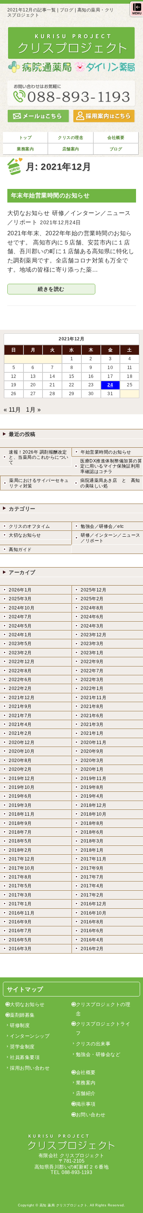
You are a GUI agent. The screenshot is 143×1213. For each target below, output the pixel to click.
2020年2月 (20, 769)
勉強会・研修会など (98, 1054)
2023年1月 (92, 652)
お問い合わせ (91, 1114)
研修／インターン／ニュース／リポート (110, 538)
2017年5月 (20, 885)
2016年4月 (92, 939)
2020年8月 (20, 760)
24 (110, 384)
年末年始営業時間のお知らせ (50, 195)
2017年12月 (21, 859)
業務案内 (86, 1082)
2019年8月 (92, 787)
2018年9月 (20, 823)
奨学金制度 (22, 1046)
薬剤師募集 (22, 1015)
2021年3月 (92, 724)
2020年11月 (93, 742)
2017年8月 (20, 877)
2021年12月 (21, 697)
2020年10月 (21, 751)
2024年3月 (92, 626)
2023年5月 (20, 643)
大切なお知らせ (25, 535)
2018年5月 (20, 841)
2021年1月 (92, 733)
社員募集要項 (25, 1057)
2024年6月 (92, 616)
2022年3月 (92, 679)
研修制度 (20, 1025)
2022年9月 (92, 661)
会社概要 (86, 1072)
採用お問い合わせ (30, 1068)
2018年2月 (20, 850)
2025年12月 (93, 590)
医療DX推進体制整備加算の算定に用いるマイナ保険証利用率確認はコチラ (111, 466)
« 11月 (12, 410)
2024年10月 (21, 608)
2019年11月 (93, 778)
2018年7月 (20, 832)
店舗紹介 (86, 1093)
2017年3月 (20, 895)
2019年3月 (20, 805)
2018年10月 (93, 814)
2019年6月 (20, 796)
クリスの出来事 (93, 1043)
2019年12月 (21, 778)
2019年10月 (21, 787)
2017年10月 (21, 868)
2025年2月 (92, 598)
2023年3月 (92, 643)
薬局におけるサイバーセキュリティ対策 (39, 483)
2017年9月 (92, 868)
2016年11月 (21, 913)
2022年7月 (92, 670)
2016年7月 (20, 930)
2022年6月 (20, 679)
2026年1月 (20, 590)
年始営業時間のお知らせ (106, 452)
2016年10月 (93, 913)
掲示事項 (86, 1104)
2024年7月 (20, 616)
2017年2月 (92, 895)
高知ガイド (20, 549)
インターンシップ (30, 1036)
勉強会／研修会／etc (102, 526)
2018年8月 (92, 823)
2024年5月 (20, 626)
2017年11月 (93, 859)
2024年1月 (20, 634)
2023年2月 (20, 652)
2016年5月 (20, 939)
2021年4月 (20, 724)
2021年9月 (20, 706)
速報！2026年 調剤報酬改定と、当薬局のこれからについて (39, 457)
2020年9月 (92, 751)
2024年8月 (92, 608)
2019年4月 (92, 796)
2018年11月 (21, 814)
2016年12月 (93, 903)
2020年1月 (92, 769)
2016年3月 (20, 948)
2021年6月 (92, 715)
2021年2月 (20, 733)
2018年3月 (92, 841)
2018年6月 (92, 832)
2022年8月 (20, 670)
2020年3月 (92, 760)
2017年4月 (92, 885)
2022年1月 (92, 688)
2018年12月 (93, 805)
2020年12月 (21, 742)
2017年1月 (20, 903)
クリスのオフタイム (29, 526)
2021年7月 (20, 715)
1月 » (33, 410)
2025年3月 (20, 598)
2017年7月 (92, 877)
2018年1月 (92, 850)
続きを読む (51, 289)
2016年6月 (92, 930)
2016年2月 (92, 948)
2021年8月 (92, 706)
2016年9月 (20, 921)
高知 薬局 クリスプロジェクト (64, 1205)
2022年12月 (21, 661)
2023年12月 (93, 634)
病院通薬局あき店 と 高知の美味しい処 (110, 483)
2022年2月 (20, 688)
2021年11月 (93, 697)
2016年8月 (92, 921)
